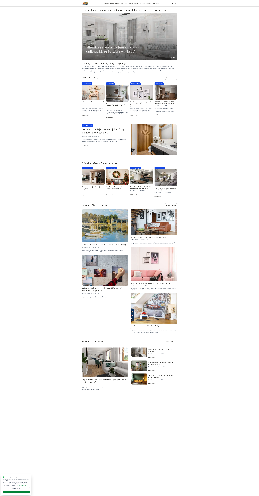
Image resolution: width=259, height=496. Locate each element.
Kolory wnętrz (137, 3)
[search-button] (172, 3)
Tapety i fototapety (147, 3)
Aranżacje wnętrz (119, 3)
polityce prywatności (21, 485)
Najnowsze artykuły (109, 3)
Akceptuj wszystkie (16, 491)
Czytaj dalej (86, 145)
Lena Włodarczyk (110, 108)
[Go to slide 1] (171, 57)
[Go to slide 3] (174, 57)
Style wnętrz (156, 3)
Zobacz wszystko (171, 78)
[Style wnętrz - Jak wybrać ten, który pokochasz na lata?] (129, 36)
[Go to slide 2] (173, 57)
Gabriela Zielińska (90, 55)
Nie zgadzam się (16, 488)
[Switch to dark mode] (176, 3)
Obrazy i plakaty (129, 3)
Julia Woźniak (133, 106)
